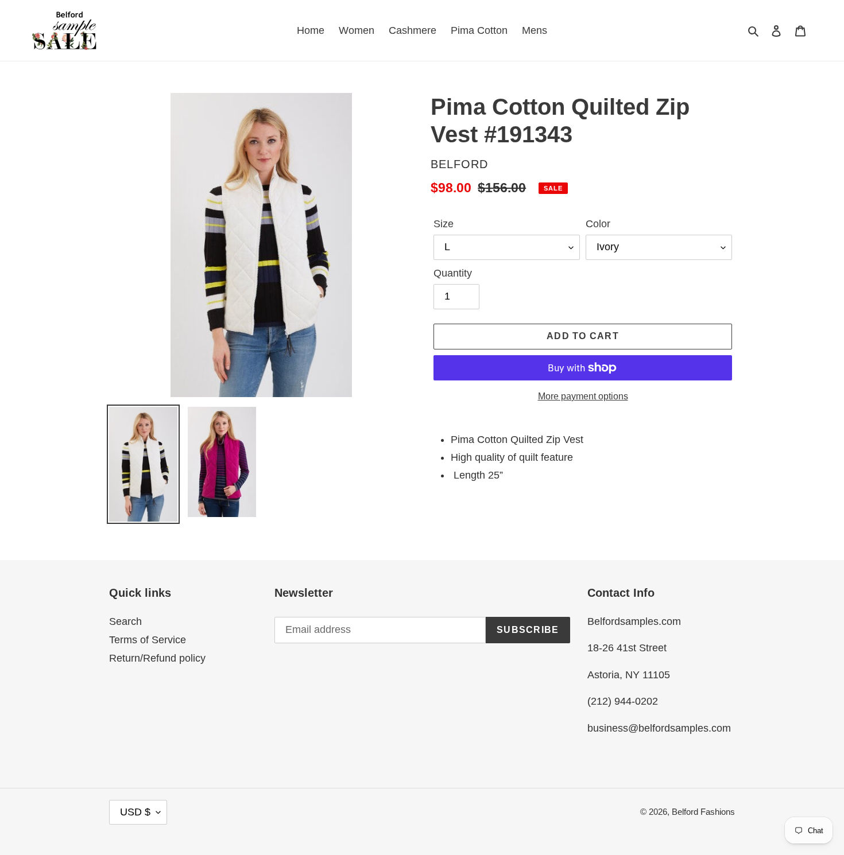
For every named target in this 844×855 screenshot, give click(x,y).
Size (443, 224)
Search (125, 621)
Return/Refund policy (157, 658)
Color (598, 224)
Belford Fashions (703, 812)
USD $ (135, 812)
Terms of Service (147, 640)
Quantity (452, 273)
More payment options (583, 396)
